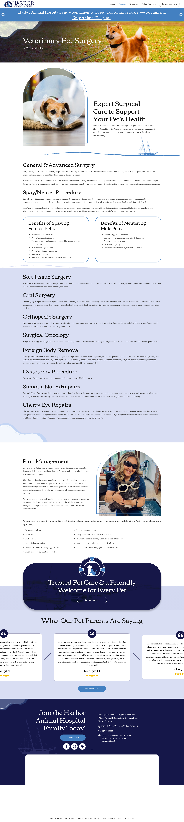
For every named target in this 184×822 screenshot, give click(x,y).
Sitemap (130, 818)
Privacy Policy (98, 818)
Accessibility (121, 818)
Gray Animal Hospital (91, 17)
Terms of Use (110, 818)
